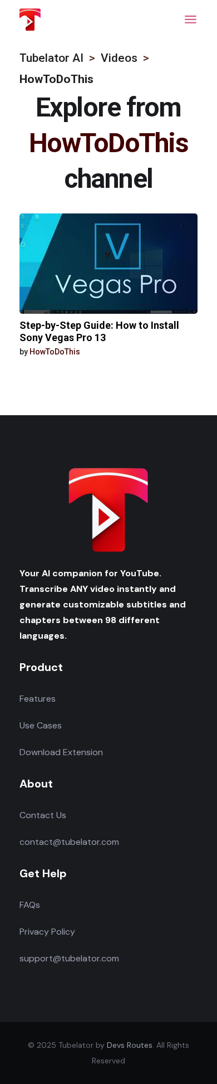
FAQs (29, 905)
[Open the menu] (190, 19)
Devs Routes (129, 1045)
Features (37, 698)
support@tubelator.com (69, 958)
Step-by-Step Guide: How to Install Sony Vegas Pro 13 (99, 331)
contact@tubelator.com (69, 842)
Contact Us (42, 815)
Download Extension (61, 752)
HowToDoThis (54, 351)
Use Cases (40, 725)
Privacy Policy (47, 931)
